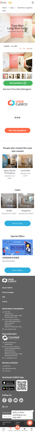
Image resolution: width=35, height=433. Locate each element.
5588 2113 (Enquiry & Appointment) (10, 343)
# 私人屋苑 (14, 46)
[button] (5, 62)
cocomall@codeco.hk (11, 358)
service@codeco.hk (10, 329)
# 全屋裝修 (6, 46)
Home (4, 8)
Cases (12, 8)
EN (6, 406)
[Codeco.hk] (6, 2)
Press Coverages (8, 292)
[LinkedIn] (21, 400)
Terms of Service (18, 423)
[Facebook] (4, 400)
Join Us (4, 301)
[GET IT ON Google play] (8, 388)
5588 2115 (7, 366)
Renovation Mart (9, 334)
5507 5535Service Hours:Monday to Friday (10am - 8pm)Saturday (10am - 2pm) (13, 314)
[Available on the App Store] (8, 383)
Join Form (7, 371)
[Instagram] (10, 400)
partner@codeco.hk (10, 368)
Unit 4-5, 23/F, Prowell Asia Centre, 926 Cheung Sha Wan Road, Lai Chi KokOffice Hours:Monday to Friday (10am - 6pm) (13, 323)
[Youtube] (15, 400)
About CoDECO (7, 288)
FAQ (3, 297)
